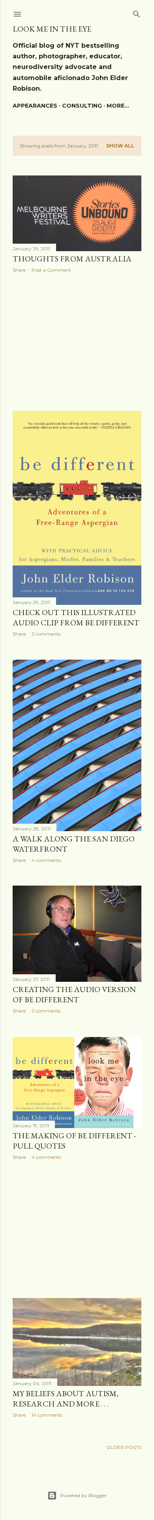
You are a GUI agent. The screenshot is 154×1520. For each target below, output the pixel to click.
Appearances (35, 105)
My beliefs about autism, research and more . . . (65, 1398)
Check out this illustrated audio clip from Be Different (76, 617)
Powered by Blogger (83, 1495)
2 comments (46, 634)
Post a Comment (51, 270)
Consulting (82, 105)
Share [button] (19, 270)
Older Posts (123, 1447)
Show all (120, 146)
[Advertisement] (77, 342)
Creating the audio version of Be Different (74, 994)
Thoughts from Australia (72, 259)
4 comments (46, 860)
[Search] (136, 12)
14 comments (47, 1415)
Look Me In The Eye (52, 29)
